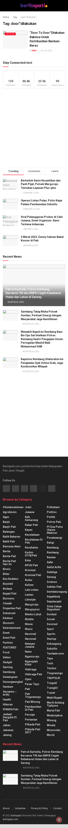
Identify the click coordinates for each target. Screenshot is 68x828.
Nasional (30, 638)
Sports (51, 633)
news (28, 651)
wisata (51, 725)
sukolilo (52, 648)
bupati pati (9, 593)
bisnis (7, 569)
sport (50, 629)
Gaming (8, 667)
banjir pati (9, 526)
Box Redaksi (10, 578)
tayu (50, 658)
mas (34, 51)
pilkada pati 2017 (32, 731)
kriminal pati (33, 575)
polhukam (53, 507)
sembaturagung (57, 591)
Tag (15, 17)
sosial (51, 619)
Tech (50, 663)
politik (51, 516)
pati (27, 689)
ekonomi (8, 622)
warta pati (53, 710)
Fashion (8, 642)
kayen (28, 529)
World (50, 735)
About (6, 808)
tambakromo (55, 653)
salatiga (10, 34)
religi (50, 542)
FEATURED (9, 647)
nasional (30, 633)
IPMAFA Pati (10, 709)
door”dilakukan (28, 17)
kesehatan (31, 547)
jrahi (28, 507)
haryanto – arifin (10, 693)
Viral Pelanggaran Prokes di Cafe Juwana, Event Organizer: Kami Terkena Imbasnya (42, 220)
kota (28, 560)
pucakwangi (54, 537)
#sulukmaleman (13, 507)
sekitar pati (54, 586)
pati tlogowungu (33, 695)
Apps (6, 516)
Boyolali (8, 583)
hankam (8, 686)
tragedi (52, 682)
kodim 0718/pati (31, 554)
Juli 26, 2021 (46, 51)
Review (51, 557)
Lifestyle (30, 599)
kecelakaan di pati (34, 541)
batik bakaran (11, 536)
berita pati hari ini (9, 563)
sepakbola (53, 596)
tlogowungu (55, 673)
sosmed (52, 624)
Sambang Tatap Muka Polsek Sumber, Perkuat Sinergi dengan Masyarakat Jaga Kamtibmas (41, 315)
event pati (9, 637)
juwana (29, 512)
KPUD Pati (31, 565)
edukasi (8, 618)
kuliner (29, 584)
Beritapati (16, 815)
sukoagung (54, 643)
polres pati (54, 521)
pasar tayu (32, 684)
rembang (53, 547)
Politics (52, 512)
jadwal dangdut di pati (10, 717)
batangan (9, 531)
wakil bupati (54, 697)
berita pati (9, 556)
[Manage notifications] (59, 820)
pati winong (32, 701)
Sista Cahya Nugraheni (54, 608)
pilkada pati (32, 724)
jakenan (8, 730)
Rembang (53, 552)
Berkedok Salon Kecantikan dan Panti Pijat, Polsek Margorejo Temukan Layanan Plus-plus (41, 184)
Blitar (6, 573)
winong (51, 720)
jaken (6, 725)
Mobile (29, 619)
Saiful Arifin (54, 567)
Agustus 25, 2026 (15, 302)
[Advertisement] (34, 128)
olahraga (30, 669)
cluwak (7, 603)
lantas (29, 594)
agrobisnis (10, 512)
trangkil (52, 687)
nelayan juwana (30, 645)
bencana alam (12, 546)
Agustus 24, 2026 (30, 351)
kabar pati (31, 524)
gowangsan (10, 676)
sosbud (51, 614)
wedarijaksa (55, 715)
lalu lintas (32, 589)
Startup (51, 638)
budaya (7, 588)
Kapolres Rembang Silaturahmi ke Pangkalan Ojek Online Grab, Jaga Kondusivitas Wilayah (42, 363)
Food (6, 652)
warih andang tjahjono (55, 704)
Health (7, 699)
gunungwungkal (13, 681)
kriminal (30, 570)
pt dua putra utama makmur (55, 529)
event (6, 632)
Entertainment (12, 627)
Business (8, 598)
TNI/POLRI (53, 678)
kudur (28, 579)
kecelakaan (32, 534)
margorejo (32, 604)
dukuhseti (9, 613)
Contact (57, 808)
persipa (30, 714)
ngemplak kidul (31, 663)
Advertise (20, 808)
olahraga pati (33, 674)
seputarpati (54, 601)
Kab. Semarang (31, 518)
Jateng (7, 735)
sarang (51, 576)
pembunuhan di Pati (33, 708)
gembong (9, 672)
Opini (28, 679)
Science (52, 581)
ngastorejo (32, 656)
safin (50, 562)
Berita (6, 551)
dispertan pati (12, 608)
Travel (51, 692)
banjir (6, 521)
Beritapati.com (10, 819)
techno (51, 668)
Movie (29, 624)
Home (6, 17)
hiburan (8, 704)
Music (29, 629)
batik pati (9, 541)
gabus (7, 657)
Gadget (7, 662)
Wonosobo (53, 730)
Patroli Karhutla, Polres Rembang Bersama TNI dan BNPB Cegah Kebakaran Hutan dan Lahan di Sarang (33, 293)
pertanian (31, 719)
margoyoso (32, 609)
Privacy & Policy (39, 808)
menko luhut (33, 614)
